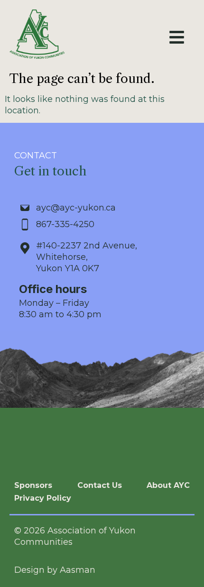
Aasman (77, 570)
